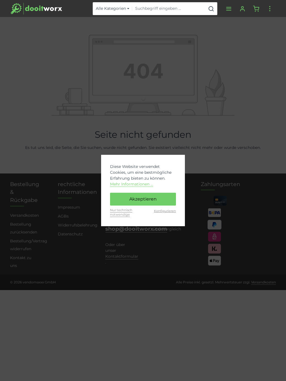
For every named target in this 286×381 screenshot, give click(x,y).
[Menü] (228, 8)
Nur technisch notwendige (121, 212)
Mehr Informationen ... (131, 184)
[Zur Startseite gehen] (36, 9)
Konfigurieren (165, 211)
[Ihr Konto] (242, 8)
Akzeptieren (143, 199)
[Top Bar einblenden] (269, 8)
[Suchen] (211, 8)
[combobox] (169, 8)
